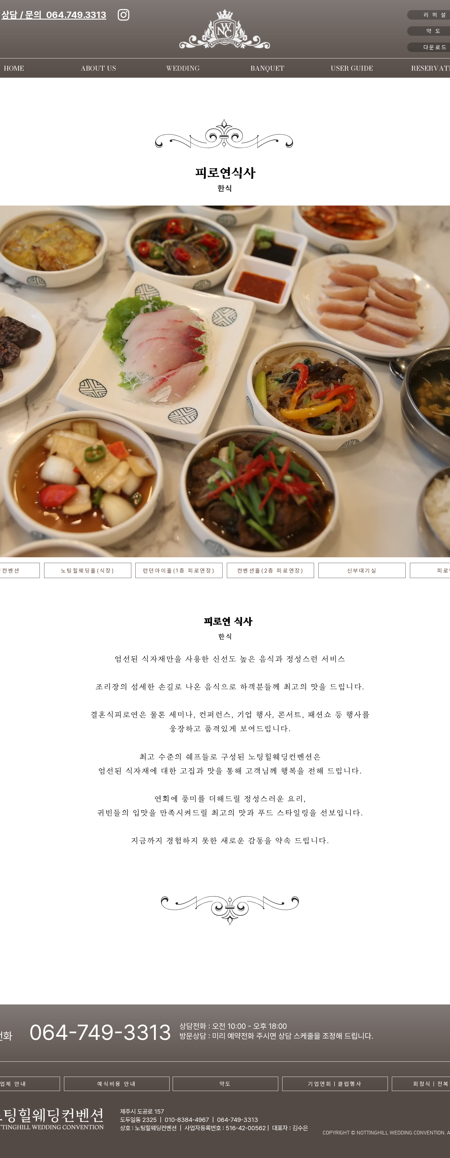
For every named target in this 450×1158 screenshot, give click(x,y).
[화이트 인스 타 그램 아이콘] (123, 15)
